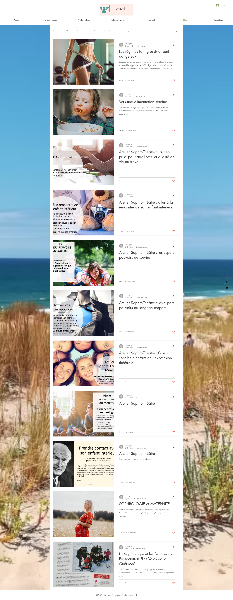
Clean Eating (109, 30)
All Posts (56, 30)
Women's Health (73, 30)
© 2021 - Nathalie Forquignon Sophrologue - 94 (116, 595)
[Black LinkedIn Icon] (226, 287)
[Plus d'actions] (174, 44)
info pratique (125, 30)
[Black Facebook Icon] (226, 282)
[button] (176, 31)
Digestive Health (92, 30)
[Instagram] (226, 276)
